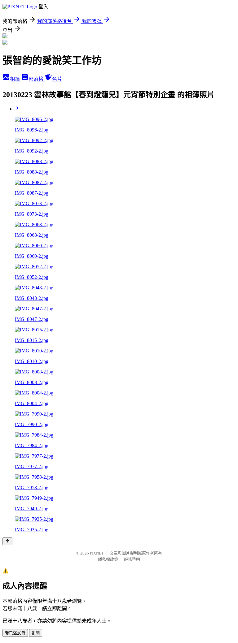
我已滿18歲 (15, 633)
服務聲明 (132, 559)
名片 (57, 79)
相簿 (15, 79)
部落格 (37, 79)
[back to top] (7, 541)
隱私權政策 (108, 559)
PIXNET (97, 553)
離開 (36, 633)
